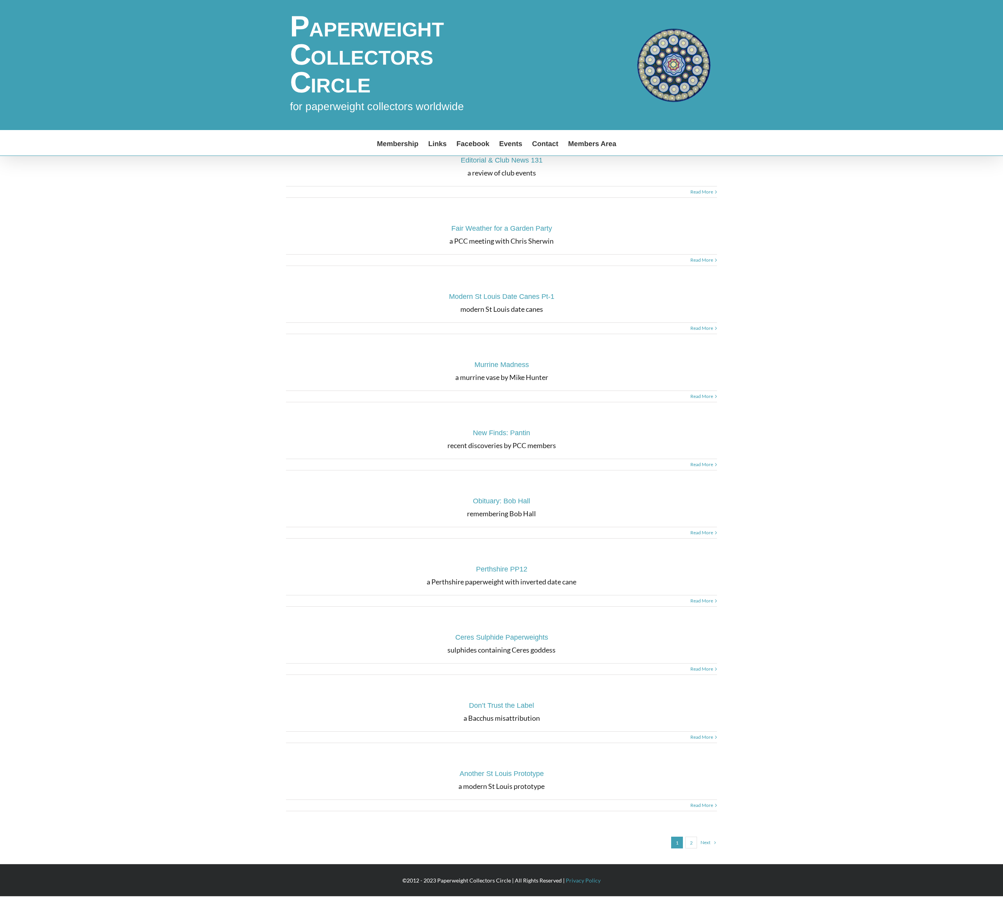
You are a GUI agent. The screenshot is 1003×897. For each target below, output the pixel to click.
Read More (701, 192)
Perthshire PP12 (501, 569)
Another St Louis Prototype (502, 774)
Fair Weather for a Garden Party (501, 228)
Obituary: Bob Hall (501, 501)
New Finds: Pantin (501, 433)
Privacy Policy (583, 880)
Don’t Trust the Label (501, 705)
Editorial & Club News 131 (502, 160)
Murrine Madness (501, 365)
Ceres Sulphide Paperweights (501, 637)
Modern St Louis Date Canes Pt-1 (501, 296)
